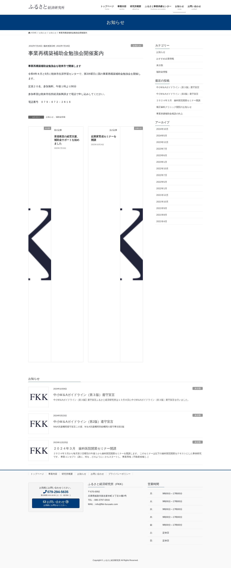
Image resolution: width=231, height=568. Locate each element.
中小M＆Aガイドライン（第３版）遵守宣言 (177, 87)
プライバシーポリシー (119, 474)
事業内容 (52, 474)
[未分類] (39, 244)
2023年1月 (161, 162)
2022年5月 (161, 182)
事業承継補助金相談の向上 (169, 113)
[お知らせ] (131, 244)
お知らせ (137, 45)
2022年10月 (162, 168)
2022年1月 (161, 188)
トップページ (37, 474)
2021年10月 (162, 201)
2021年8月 (161, 215)
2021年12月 (162, 195)
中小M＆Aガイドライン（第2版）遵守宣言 (177, 94)
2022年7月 (161, 175)
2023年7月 (161, 148)
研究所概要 (67, 474)
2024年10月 (162, 129)
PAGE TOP (222, 548)
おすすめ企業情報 (165, 58)
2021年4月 (161, 221)
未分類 (159, 65)
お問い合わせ (97, 474)
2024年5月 (161, 135)
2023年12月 (162, 142)
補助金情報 (60, 117)
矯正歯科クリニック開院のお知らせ (174, 107)
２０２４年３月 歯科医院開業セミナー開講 (178, 100)
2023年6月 (161, 155)
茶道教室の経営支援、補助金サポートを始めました (66, 140)
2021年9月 (161, 208)
